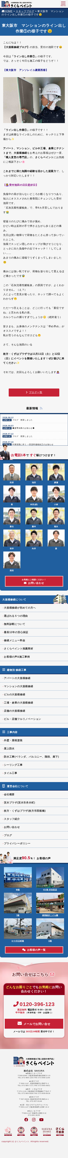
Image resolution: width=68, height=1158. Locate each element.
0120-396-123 (37, 1004)
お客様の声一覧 (36, 949)
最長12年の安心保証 (16, 632)
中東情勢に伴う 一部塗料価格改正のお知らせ (28, 443)
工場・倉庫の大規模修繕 (18, 702)
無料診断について (14, 624)
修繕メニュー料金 (14, 640)
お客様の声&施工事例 (17, 656)
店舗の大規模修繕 (14, 710)
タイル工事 (10, 773)
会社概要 (9, 794)
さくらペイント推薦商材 (18, 648)
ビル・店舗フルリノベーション (22, 719)
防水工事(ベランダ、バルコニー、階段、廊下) (31, 756)
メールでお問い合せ (37, 1024)
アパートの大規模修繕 (17, 678)
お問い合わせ (34, 581)
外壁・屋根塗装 (13, 740)
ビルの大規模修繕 (14, 694)
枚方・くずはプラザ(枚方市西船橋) (25, 810)
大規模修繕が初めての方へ (20, 607)
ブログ (8, 835)
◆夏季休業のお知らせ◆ (19, 427)
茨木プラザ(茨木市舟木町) (19, 802)
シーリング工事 (13, 765)
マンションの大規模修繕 (18, 686)
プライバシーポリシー (17, 843)
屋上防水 (9, 748)
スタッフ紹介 (12, 819)
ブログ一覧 (35, 392)
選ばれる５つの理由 (16, 616)
